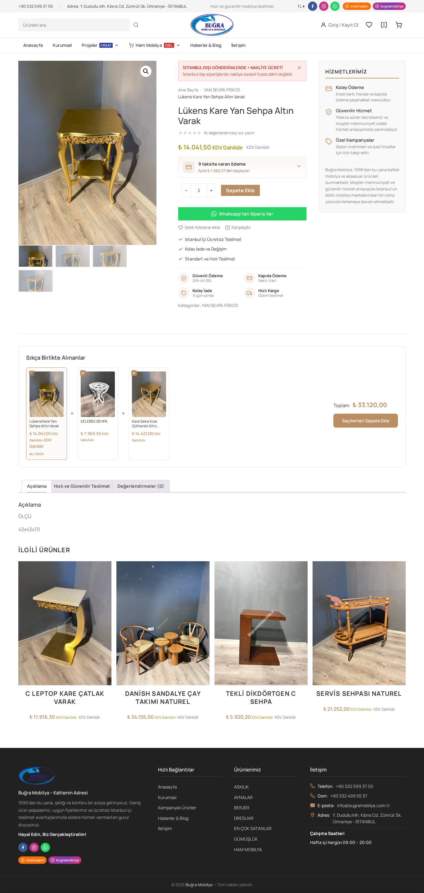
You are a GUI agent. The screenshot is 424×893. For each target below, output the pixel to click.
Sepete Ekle (240, 190)
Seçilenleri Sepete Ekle (365, 421)
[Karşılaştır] (384, 25)
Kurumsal (62, 45)
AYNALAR (243, 797)
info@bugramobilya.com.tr (363, 805)
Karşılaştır (241, 227)
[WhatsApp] (335, 6)
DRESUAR (244, 818)
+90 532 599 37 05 (354, 786)
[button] (145, 71)
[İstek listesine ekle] (105, 569)
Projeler (96, 45)
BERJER (241, 808)
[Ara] (135, 24)
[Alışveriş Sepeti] (399, 25)
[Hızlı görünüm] (105, 594)
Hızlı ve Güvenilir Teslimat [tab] (82, 486)
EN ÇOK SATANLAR (253, 828)
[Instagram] (323, 6)
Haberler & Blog (205, 45)
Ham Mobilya (154, 45)
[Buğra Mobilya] (212, 25)
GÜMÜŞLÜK (246, 839)
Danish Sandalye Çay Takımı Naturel (163, 697)
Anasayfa (33, 45)
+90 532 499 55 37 (348, 796)
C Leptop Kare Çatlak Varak (64, 697)
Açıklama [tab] (37, 486)
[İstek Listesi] (369, 25)
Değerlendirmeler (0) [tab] (140, 486)
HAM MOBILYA (248, 849)
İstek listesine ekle (202, 227)
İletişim (238, 45)
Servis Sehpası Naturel (359, 693)
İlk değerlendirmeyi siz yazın (229, 133)
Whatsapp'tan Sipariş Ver (246, 214)
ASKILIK (241, 787)
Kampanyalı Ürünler (177, 808)
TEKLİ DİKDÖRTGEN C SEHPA (261, 697)
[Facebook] (312, 6)
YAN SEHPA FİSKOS (220, 305)
